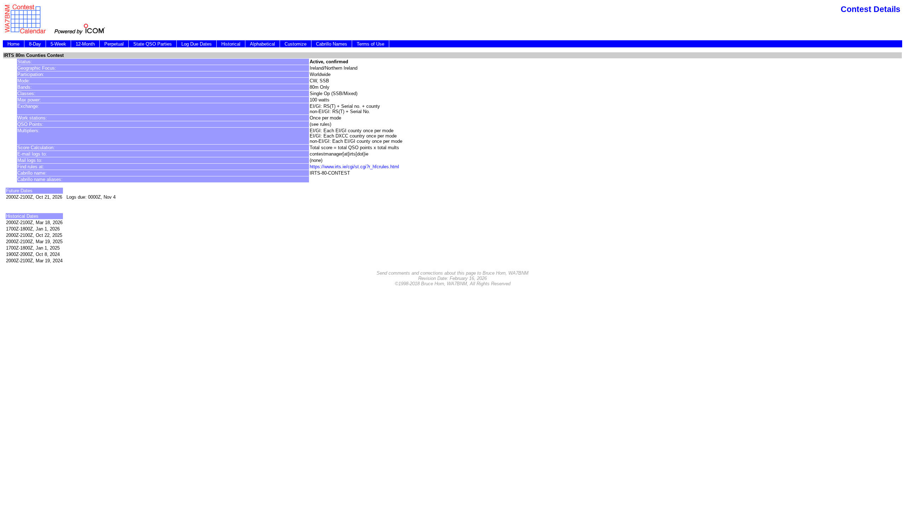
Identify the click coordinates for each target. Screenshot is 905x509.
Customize (295, 44)
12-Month (85, 44)
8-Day (35, 44)
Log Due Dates (196, 44)
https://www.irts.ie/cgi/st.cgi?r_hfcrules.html (354, 166)
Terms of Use (370, 44)
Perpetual (114, 44)
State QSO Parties (152, 44)
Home (13, 44)
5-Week (58, 44)
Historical (230, 44)
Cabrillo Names (331, 44)
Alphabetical (262, 44)
